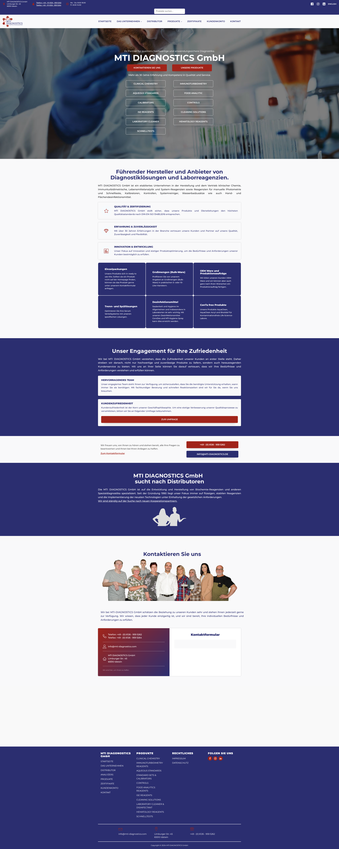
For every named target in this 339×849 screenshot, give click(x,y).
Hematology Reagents (150, 812)
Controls (193, 102)
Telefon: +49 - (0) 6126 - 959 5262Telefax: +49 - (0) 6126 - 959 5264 (48, 4)
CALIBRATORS (146, 102)
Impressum (179, 758)
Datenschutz (180, 763)
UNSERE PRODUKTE (192, 67)
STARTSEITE (104, 21)
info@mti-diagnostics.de (212, 454)
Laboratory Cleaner (145, 121)
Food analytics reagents (145, 789)
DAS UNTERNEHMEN (128, 21)
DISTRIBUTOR (154, 21)
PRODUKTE (174, 21)
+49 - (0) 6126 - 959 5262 (212, 444)
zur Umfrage (169, 419)
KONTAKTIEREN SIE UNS (147, 67)
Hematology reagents (193, 121)
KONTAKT (235, 21)
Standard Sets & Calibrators (146, 777)
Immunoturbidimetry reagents (149, 765)
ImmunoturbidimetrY (193, 83)
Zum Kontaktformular (113, 453)
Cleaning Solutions (193, 112)
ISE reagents (146, 112)
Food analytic (193, 93)
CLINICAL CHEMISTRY (148, 758)
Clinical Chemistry (146, 83)
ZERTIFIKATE (194, 21)
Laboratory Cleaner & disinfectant (150, 806)
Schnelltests (144, 816)
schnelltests (145, 131)
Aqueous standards (146, 93)
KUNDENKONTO (216, 21)
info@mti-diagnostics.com (133, 834)
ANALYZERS (107, 774)
